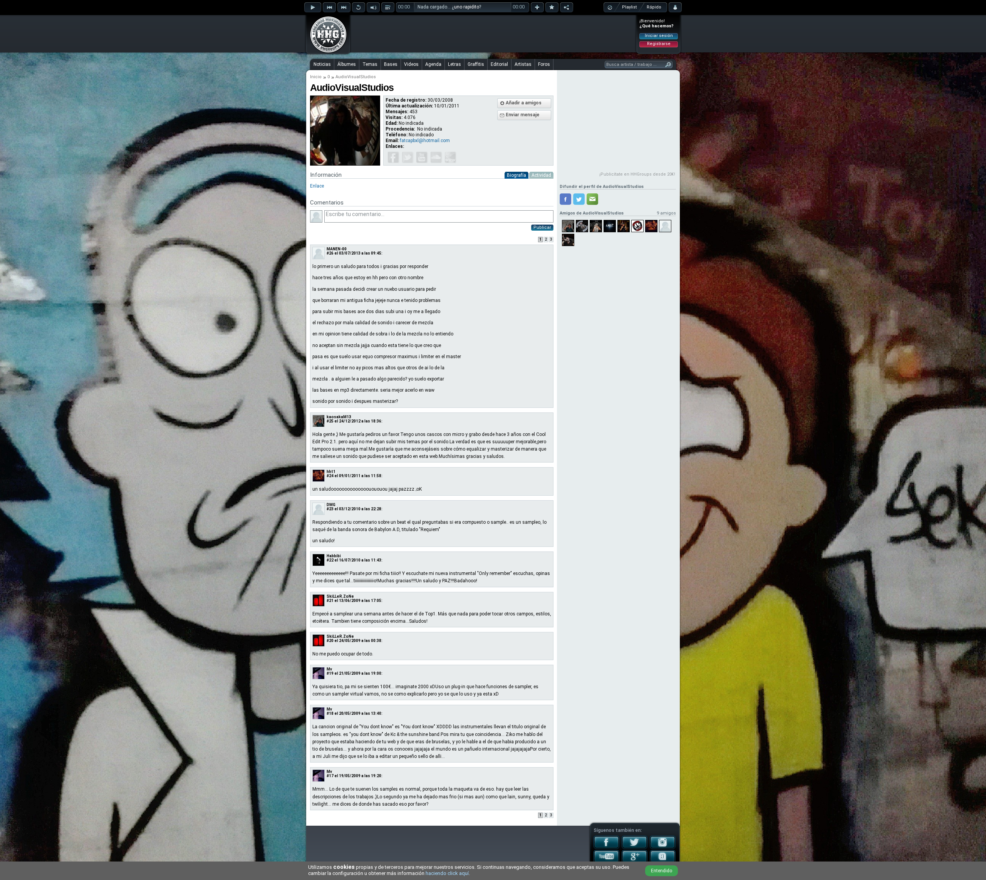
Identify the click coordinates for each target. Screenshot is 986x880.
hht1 (331, 471)
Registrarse (659, 43)
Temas (369, 64)
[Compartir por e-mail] (592, 199)
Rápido (654, 7)
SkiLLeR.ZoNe (340, 596)
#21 (330, 600)
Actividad (541, 175)
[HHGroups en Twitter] (634, 847)
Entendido (661, 870)
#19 (330, 673)
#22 (330, 560)
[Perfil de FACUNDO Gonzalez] (665, 226)
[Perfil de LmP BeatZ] (609, 226)
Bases (390, 64)
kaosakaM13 (339, 417)
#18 (330, 713)
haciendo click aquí (447, 873)
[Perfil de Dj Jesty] (582, 226)
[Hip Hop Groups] (325, 52)
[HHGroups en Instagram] (663, 847)
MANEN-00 (337, 249)
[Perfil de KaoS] (568, 226)
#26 (330, 253)
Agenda (433, 64)
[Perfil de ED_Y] (596, 226)
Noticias (322, 64)
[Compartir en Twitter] (579, 199)
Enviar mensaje (522, 114)
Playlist (629, 7)
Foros (544, 64)
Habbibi (334, 556)
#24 (330, 476)
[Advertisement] (493, 33)
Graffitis (476, 64)
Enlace (317, 186)
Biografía (516, 175)
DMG (331, 505)
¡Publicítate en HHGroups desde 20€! (637, 174)
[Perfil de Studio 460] (637, 226)
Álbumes (346, 64)
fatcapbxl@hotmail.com (425, 140)
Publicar (542, 227)
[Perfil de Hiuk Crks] (651, 226)
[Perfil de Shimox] (623, 226)
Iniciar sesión (659, 35)
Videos (411, 64)
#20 (330, 641)
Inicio (316, 76)
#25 (330, 421)
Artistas (523, 64)
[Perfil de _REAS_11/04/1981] (568, 240)
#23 (330, 509)
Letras (454, 64)
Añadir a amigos (524, 103)
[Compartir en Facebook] (565, 199)
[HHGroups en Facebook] (606, 847)
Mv (329, 669)
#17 (330, 776)
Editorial (499, 64)
